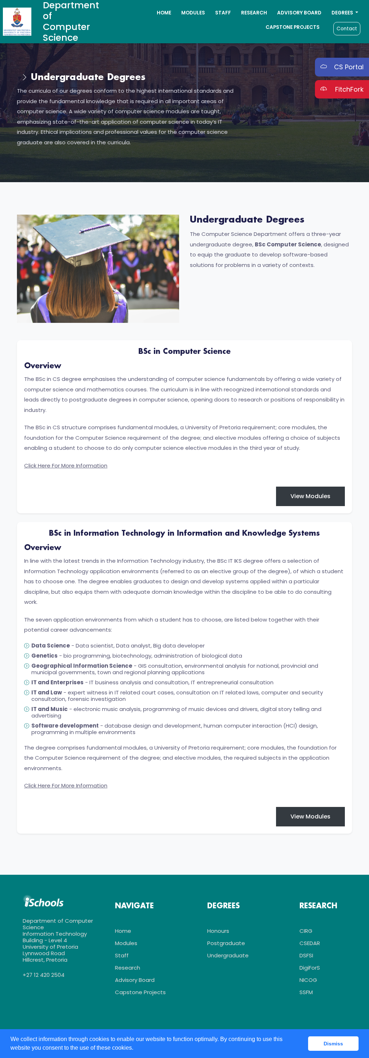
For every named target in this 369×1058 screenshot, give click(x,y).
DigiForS (309, 967)
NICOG (308, 980)
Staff (223, 12)
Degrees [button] (343, 12)
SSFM (306, 992)
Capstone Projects (293, 27)
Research (254, 12)
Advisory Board (299, 12)
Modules (193, 12)
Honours (218, 931)
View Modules (310, 496)
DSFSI (306, 955)
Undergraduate (228, 955)
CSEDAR (309, 943)
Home (164, 12)
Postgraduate (226, 943)
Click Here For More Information (65, 465)
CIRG (305, 931)
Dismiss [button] (333, 1043)
